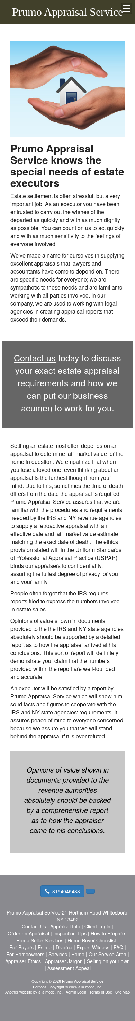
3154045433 (66, 891)
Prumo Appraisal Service (67, 12)
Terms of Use (100, 992)
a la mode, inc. (50, 992)
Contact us (35, 357)
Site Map (122, 992)
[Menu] (126, 8)
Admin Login (76, 992)
